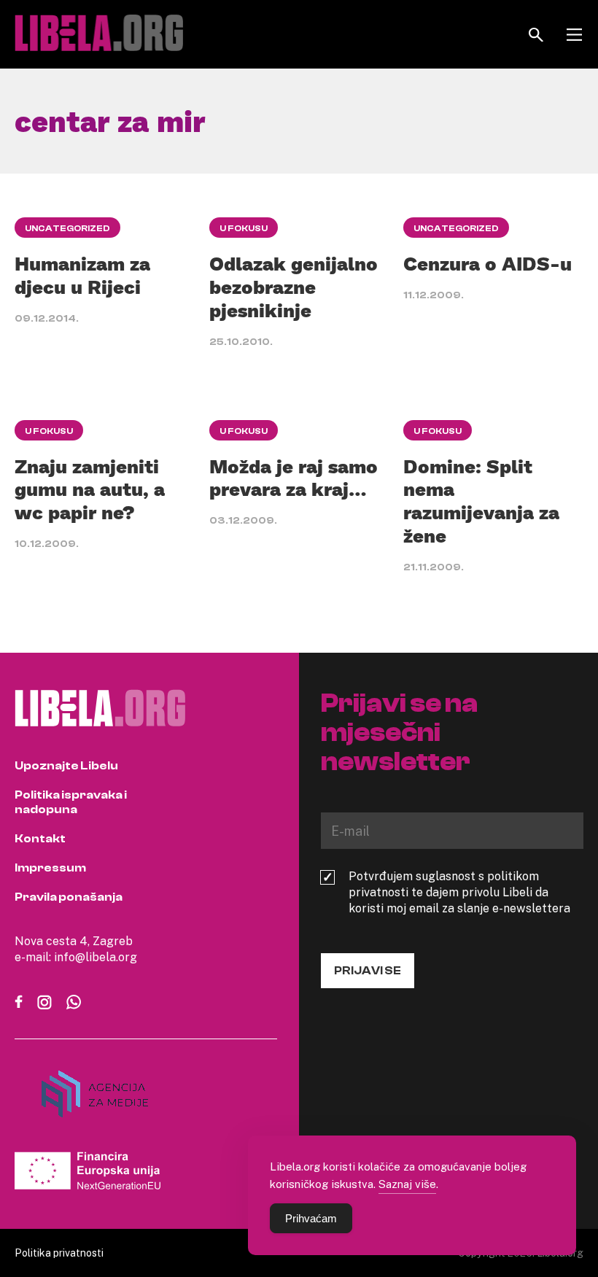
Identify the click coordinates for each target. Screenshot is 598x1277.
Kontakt (40, 838)
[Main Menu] (574, 34)
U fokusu (244, 228)
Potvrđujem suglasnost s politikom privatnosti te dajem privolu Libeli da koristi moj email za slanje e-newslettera (459, 892)
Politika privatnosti (59, 1252)
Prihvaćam (311, 1218)
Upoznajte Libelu (66, 765)
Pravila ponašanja (69, 897)
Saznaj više (407, 1183)
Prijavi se (367, 970)
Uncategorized (67, 228)
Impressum (50, 867)
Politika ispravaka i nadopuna (71, 802)
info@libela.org (95, 957)
